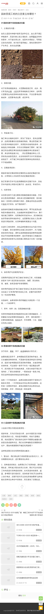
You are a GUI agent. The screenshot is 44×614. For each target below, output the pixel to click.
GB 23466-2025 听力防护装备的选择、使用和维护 (28, 525)
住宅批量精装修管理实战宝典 (27, 578)
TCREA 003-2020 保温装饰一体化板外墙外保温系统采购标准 (28, 535)
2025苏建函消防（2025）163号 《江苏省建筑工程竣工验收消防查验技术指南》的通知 (28, 546)
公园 (10, 91)
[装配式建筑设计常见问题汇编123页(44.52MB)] (8, 559)
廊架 (11, 351)
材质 (32, 495)
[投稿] (29, 3)
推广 (32, 18)
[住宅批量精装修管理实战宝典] (8, 580)
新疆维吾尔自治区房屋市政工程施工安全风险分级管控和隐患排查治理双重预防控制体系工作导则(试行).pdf (28, 567)
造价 (4, 204)
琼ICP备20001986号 (34, 610)
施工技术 (18, 18)
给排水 (18, 320)
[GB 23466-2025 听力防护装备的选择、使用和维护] (8, 527)
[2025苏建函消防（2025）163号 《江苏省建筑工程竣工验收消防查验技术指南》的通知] (8, 548)
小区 (15, 91)
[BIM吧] (4, 3)
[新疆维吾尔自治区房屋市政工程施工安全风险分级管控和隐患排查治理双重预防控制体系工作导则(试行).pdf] (8, 569)
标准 (22, 351)
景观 (40, 320)
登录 (24, 595)
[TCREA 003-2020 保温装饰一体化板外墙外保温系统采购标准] (8, 538)
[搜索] (33, 3)
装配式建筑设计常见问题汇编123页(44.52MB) (28, 557)
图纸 (34, 37)
